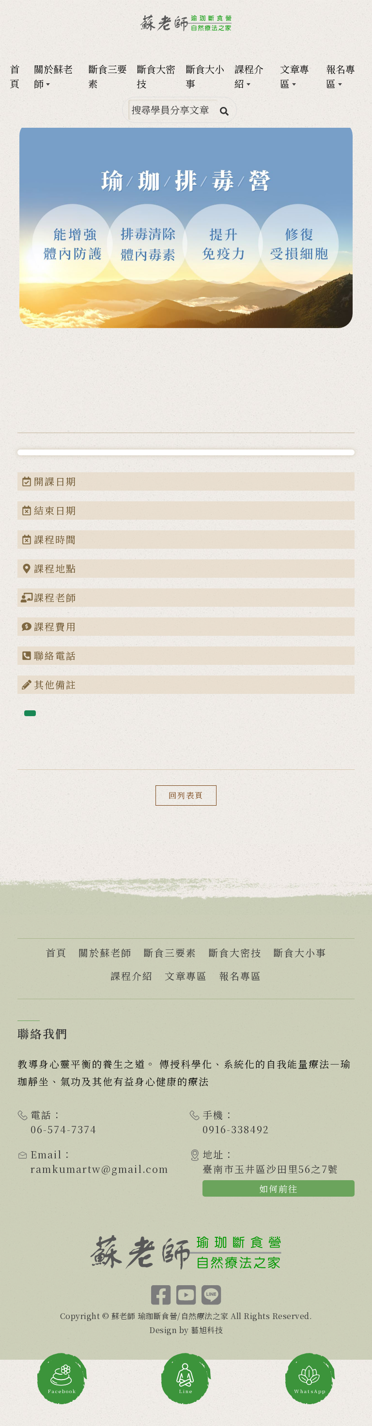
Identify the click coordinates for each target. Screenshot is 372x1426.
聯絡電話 (55, 655)
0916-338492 (235, 1129)
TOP (352, 1228)
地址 (213, 1154)
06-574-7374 (64, 1129)
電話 (41, 1115)
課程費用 (55, 626)
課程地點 (55, 568)
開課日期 (55, 481)
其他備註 (55, 684)
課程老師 (55, 597)
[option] (186, 224)
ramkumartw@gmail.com (100, 1169)
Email (46, 1154)
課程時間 (55, 539)
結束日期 (55, 510)
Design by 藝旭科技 (186, 1330)
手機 (213, 1115)
